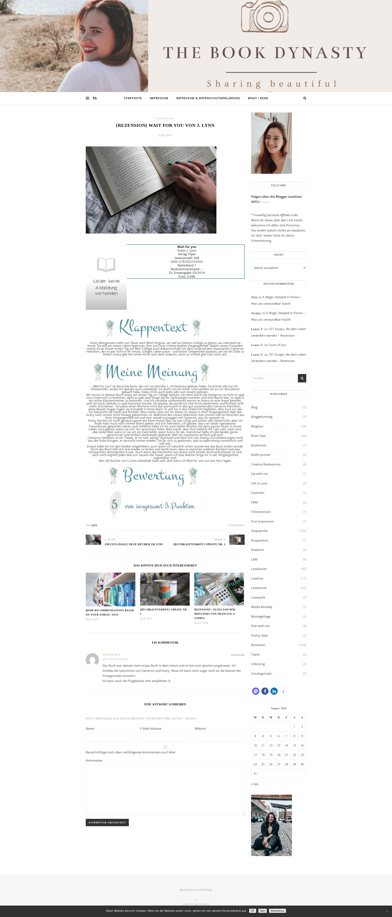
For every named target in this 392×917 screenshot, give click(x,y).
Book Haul (258, 436)
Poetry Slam (259, 635)
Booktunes (258, 445)
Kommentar (94, 760)
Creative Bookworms (266, 464)
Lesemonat (259, 588)
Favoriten (257, 493)
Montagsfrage (261, 616)
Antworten (238, 655)
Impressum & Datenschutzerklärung (208, 98)
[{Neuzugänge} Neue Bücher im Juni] (93, 540)
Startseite (133, 98)
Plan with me (260, 626)
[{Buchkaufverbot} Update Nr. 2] (237, 540)
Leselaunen (259, 569)
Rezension (165, 118)
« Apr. (255, 784)
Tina (254, 297)
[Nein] (387, 911)
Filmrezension (261, 512)
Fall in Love (259, 483)
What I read (258, 98)
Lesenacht (258, 597)
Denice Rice (111, 654)
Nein (262, 910)
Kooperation (259, 540)
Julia (94, 525)
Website (200, 728)
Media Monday (261, 607)
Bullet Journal (260, 455)
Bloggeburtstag (261, 417)
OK (253, 910)
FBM (254, 502)
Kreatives (257, 550)
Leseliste (257, 578)
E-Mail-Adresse (152, 728)
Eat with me (259, 474)
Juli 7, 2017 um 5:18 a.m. (115, 659)
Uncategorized (261, 673)
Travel (255, 654)
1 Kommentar (236, 525)
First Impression (262, 521)
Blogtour (257, 426)
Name (91, 728)
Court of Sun (277, 345)
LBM (254, 559)
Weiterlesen (277, 910)
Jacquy (256, 313)
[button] (255, 691)
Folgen (265, 202)
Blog (254, 407)
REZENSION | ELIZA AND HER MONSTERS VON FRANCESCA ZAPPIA (214, 614)
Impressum (159, 98)
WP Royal (206, 890)
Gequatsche (259, 531)
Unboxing (258, 664)
